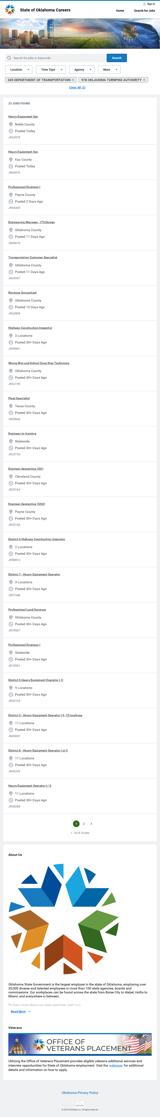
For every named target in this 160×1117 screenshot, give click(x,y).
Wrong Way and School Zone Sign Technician (38, 363)
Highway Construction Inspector (30, 327)
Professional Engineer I (24, 187)
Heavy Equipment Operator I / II (29, 785)
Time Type (48, 69)
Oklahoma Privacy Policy (80, 1093)
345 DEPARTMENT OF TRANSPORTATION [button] (39, 80)
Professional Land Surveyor (27, 609)
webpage (115, 1065)
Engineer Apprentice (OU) (25, 468)
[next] (91, 823)
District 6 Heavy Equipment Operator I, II (35, 680)
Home (120, 10)
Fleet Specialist (19, 398)
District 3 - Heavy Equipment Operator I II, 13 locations (45, 715)
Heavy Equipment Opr (23, 116)
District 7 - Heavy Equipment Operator (34, 574)
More (106, 69)
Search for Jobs (144, 10)
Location (16, 69)
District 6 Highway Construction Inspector (36, 539)
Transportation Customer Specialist (32, 257)
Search (116, 58)
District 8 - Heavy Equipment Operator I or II (38, 750)
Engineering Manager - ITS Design (31, 222)
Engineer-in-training (22, 433)
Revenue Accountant (22, 292)
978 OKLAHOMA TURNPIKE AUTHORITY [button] (111, 80)
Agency (79, 69)
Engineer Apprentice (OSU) (26, 504)
